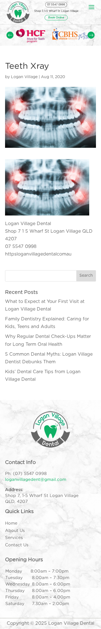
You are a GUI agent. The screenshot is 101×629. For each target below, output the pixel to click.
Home (11, 523)
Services (14, 538)
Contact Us (16, 545)
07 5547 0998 (56, 4)
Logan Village (24, 77)
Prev (9, 35)
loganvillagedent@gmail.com (35, 480)
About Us (15, 531)
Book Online (56, 17)
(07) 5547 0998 (30, 474)
